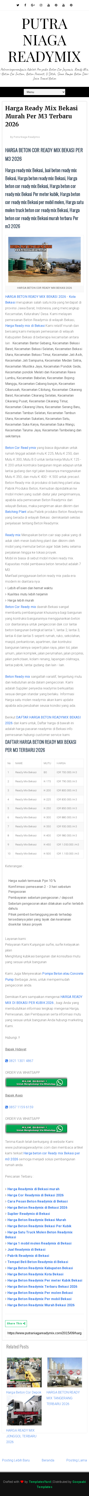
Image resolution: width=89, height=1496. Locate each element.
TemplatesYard (40, 1482)
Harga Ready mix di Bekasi (25, 326)
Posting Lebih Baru (16, 1460)
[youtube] (48, 5)
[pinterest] (56, 5)
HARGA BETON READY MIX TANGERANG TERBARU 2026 (63, 1398)
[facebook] (25, 5)
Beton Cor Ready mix (20, 607)
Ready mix (12, 535)
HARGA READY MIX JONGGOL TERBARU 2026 (21, 1436)
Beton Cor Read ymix (20, 448)
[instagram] (41, 5)
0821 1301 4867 (20, 1061)
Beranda (48, 1460)
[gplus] (33, 5)
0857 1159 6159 (20, 1107)
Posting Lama (76, 1460)
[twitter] (18, 5)
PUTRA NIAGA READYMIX (44, 39)
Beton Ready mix (17, 677)
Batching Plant (15, 512)
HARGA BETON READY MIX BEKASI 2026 (35, 297)
